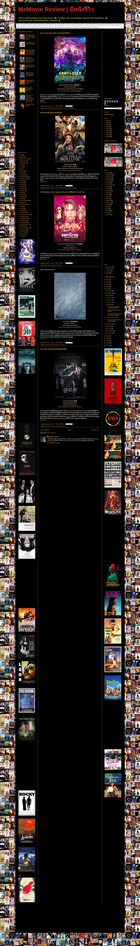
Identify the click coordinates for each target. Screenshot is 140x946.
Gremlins (22, 184)
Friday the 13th (23, 178)
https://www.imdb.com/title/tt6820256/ (70, 327)
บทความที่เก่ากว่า (95, 430)
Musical (46, 27)
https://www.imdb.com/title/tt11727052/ (70, 407)
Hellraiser (22, 190)
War (91, 27)
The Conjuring (23, 212)
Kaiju (29, 27)
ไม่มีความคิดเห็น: (59, 106)
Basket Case (23, 161)
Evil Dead (22, 170)
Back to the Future (24, 159)
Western (96, 27)
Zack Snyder (71, 108)
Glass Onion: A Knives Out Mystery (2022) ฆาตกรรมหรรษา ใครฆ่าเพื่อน (30, 98)
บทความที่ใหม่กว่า (45, 430)
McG (60, 265)
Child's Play (23, 163)
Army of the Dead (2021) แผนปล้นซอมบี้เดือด (55, 33)
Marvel (21, 198)
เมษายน (109, 326)
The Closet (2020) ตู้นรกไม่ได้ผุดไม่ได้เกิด (53, 349)
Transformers (23, 229)
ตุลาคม (109, 295)
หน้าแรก (70, 430)
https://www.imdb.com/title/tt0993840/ (70, 91)
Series (70, 27)
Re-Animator (23, 204)
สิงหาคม (109, 300)
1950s (23, 24)
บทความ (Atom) (51, 433)
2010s (55, 24)
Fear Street (22, 174)
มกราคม (109, 333)
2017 (107, 345)
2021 (49, 108)
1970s (34, 24)
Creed (21, 165)
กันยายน (109, 297)
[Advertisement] (70, 456)
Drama (106, 24)
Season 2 (108, 271)
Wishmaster (23, 233)
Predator (22, 202)
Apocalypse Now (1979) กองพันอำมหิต (30, 82)
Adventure (72, 24)
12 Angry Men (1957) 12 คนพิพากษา (29, 89)
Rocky (21, 206)
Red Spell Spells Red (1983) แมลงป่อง (30, 67)
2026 (107, 279)
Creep (21, 166)
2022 (107, 288)
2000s (50, 24)
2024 (107, 284)
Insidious (22, 194)
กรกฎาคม (110, 302)
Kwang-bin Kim (57, 426)
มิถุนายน (109, 304)
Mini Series (109, 267)
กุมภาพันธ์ (110, 331)
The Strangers (23, 222)
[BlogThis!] (67, 106)
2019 (107, 340)
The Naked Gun (24, 218)
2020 (45, 187)
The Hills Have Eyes (25, 214)
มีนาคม (109, 328)
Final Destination (24, 176)
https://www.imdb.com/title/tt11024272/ (70, 250)
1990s (44, 24)
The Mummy (23, 216)
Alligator (22, 157)
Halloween (22, 188)
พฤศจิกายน (110, 293)
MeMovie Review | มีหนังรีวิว (56, 9)
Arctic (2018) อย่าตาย (47, 269)
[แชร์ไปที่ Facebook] (70, 106)
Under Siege (23, 231)
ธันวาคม (109, 291)
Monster (35, 27)
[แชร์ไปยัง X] (69, 106)
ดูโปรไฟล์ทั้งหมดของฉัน (53, 442)
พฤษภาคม (110, 324)
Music (40, 27)
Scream (22, 208)
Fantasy (118, 24)
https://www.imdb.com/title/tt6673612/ (70, 170)
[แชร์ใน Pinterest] (72, 106)
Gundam (22, 186)
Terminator (22, 210)
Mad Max (22, 196)
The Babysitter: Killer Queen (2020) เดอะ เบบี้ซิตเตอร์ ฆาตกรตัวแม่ (62, 192)
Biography (79, 24)
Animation (108, 176)
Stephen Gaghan (72, 187)
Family (111, 24)
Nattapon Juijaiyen (54, 436)
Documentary (99, 24)
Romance (59, 27)
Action (65, 24)
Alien (21, 155)
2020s (60, 24)
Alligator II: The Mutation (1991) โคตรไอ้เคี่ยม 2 (30, 74)
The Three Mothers (25, 227)
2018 (49, 344)
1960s (29, 24)
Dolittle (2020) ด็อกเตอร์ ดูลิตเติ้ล (51, 112)
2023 (107, 286)
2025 (107, 282)
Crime (91, 24)
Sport (80, 27)
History (19, 27)
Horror (24, 27)
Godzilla (22, 182)
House (21, 192)
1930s (18, 24)
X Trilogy (22, 235)
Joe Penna (62, 344)
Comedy (86, 24)
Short (75, 27)
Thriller (85, 27)
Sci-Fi (65, 27)
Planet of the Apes (24, 200)
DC (20, 168)
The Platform (23, 220)
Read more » (43, 102)
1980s (39, 24)
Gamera (22, 180)
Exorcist (22, 172)
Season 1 (108, 269)
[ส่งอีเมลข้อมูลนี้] (66, 106)
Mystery (53, 27)
